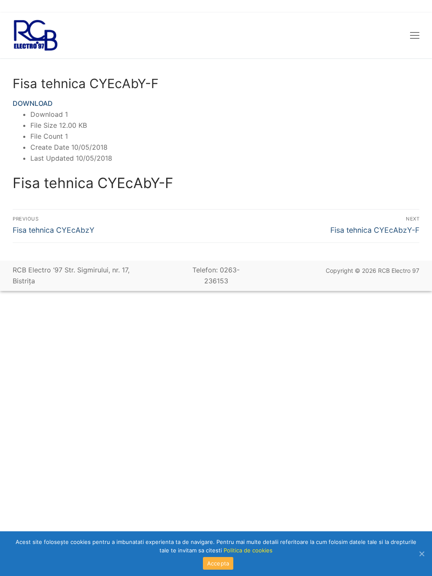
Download (33, 103)
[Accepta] (421, 553)
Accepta (218, 563)
